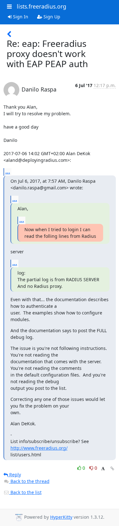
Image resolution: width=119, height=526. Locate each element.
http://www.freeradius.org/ (39, 448)
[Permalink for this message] (112, 468)
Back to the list (25, 492)
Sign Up (51, 17)
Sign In (20, 17)
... (7, 171)
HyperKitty (61, 517)
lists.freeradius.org (41, 6)
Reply (14, 475)
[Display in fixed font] (103, 469)
